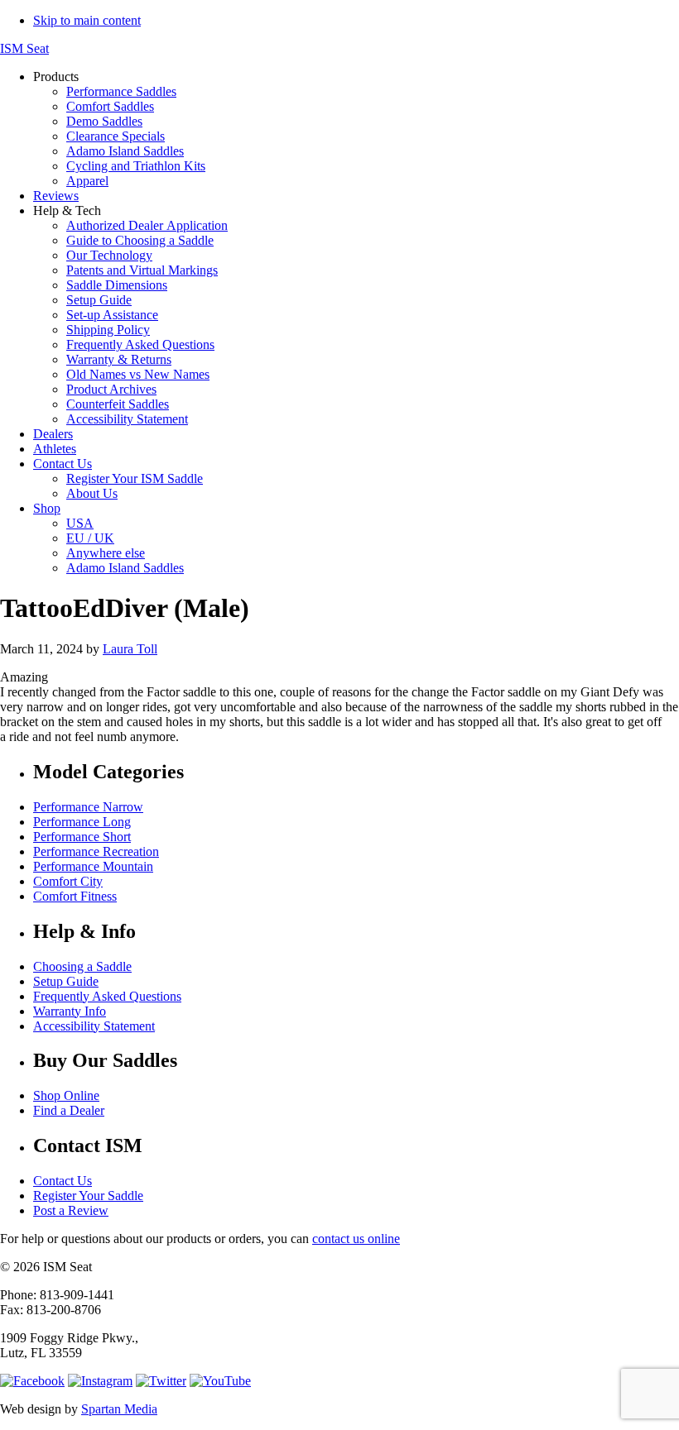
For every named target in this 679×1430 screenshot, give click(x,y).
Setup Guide (66, 981)
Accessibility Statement (94, 1026)
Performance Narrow (88, 807)
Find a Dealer (68, 1110)
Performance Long (82, 822)
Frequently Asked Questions (107, 996)
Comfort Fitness (75, 896)
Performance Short (82, 837)
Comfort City (68, 881)
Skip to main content (87, 20)
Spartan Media (119, 1409)
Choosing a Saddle (82, 966)
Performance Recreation (96, 851)
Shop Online (66, 1095)
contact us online (356, 1239)
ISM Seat (24, 48)
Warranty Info (69, 1011)
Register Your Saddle (88, 1195)
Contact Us (62, 1181)
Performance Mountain (93, 866)
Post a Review (70, 1210)
